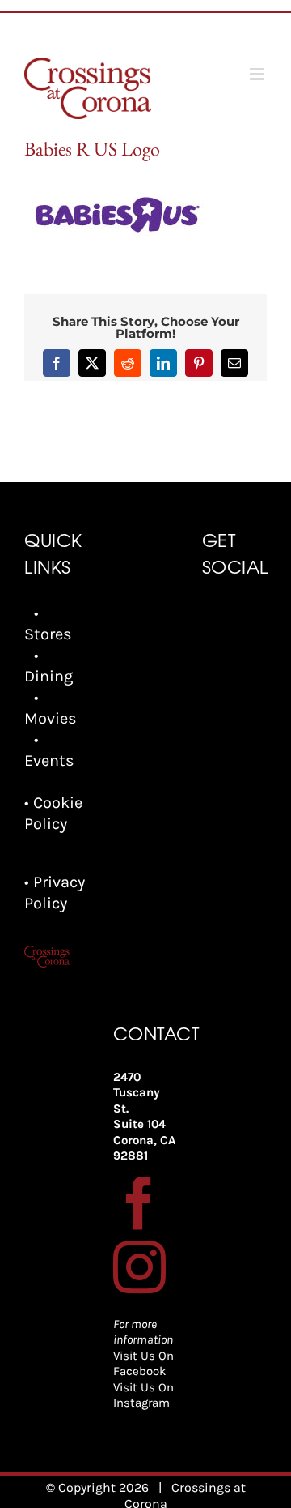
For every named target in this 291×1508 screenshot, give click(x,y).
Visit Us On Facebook (143, 1363)
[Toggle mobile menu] (258, 74)
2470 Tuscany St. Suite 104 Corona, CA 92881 (144, 1117)
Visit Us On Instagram (143, 1395)
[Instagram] (139, 1267)
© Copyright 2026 (97, 1487)
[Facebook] (139, 1203)
